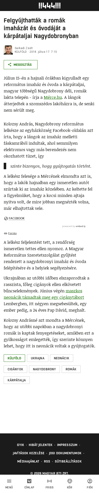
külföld (21, 51)
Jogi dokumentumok (65, 453)
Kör (70, 487)
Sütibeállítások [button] (68, 461)
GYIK (20, 445)
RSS (47, 461)
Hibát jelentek (40, 445)
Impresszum (67, 445)
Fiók (90, 487)
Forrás (12, 233)
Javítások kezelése (28, 453)
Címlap (29, 487)
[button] (14, 358)
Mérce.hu (53, 97)
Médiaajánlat (28, 461)
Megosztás (23, 64)
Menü (9, 487)
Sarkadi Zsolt (24, 48)
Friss (50, 487)
